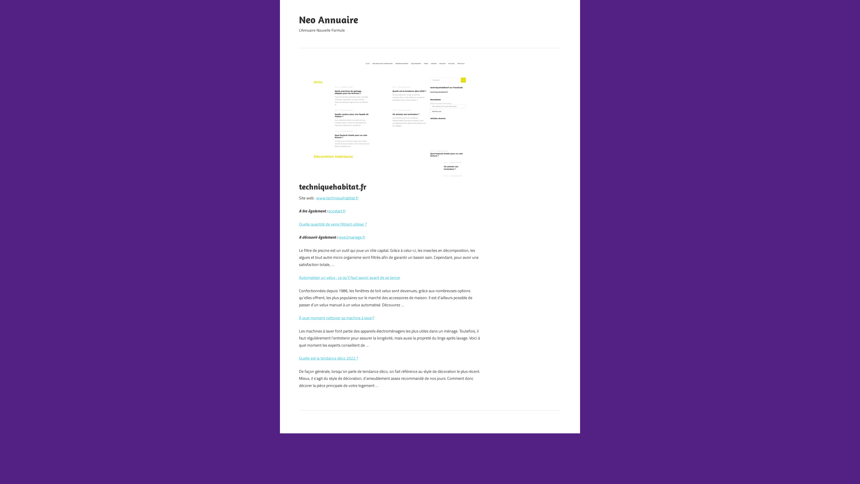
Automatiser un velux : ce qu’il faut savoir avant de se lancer (349, 277)
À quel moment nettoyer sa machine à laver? (336, 318)
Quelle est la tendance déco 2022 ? (328, 358)
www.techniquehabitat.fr (337, 198)
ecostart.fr (337, 211)
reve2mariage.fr (351, 237)
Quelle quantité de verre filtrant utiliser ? (333, 224)
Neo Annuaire (328, 20)
